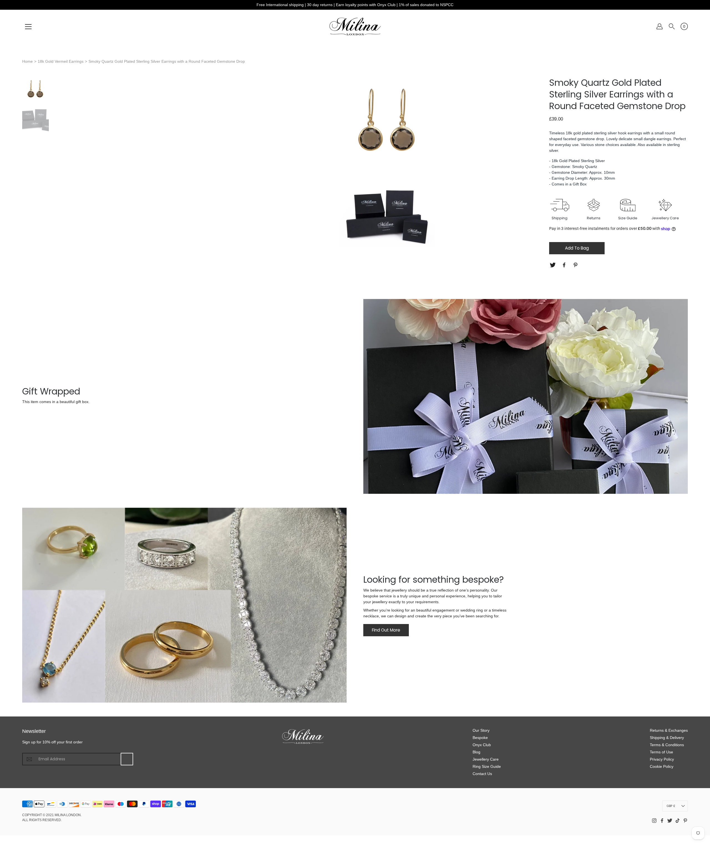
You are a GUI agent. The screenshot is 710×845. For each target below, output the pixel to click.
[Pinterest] (576, 265)
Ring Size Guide (487, 766)
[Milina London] (355, 26)
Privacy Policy (662, 759)
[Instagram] (654, 820)
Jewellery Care (486, 759)
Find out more (386, 630)
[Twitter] (553, 265)
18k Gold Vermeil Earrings (60, 61)
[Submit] (127, 759)
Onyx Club (482, 745)
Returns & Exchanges (669, 730)
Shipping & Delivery (667, 737)
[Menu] (28, 26)
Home (27, 61)
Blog (476, 752)
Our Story (481, 730)
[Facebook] (565, 265)
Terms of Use (661, 752)
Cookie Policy (661, 766)
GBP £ (670, 806)
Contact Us (482, 773)
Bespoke (480, 737)
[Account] (659, 26)
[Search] (671, 26)
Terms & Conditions (667, 745)
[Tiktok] (677, 820)
